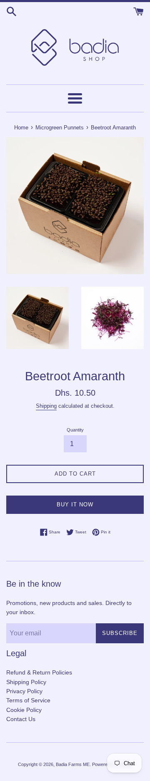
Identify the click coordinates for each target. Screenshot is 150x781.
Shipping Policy (26, 682)
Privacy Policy (24, 691)
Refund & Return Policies (39, 672)
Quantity (75, 429)
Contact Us (20, 719)
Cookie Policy (24, 710)
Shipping (46, 406)
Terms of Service (28, 700)
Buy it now (75, 504)
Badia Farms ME (73, 764)
